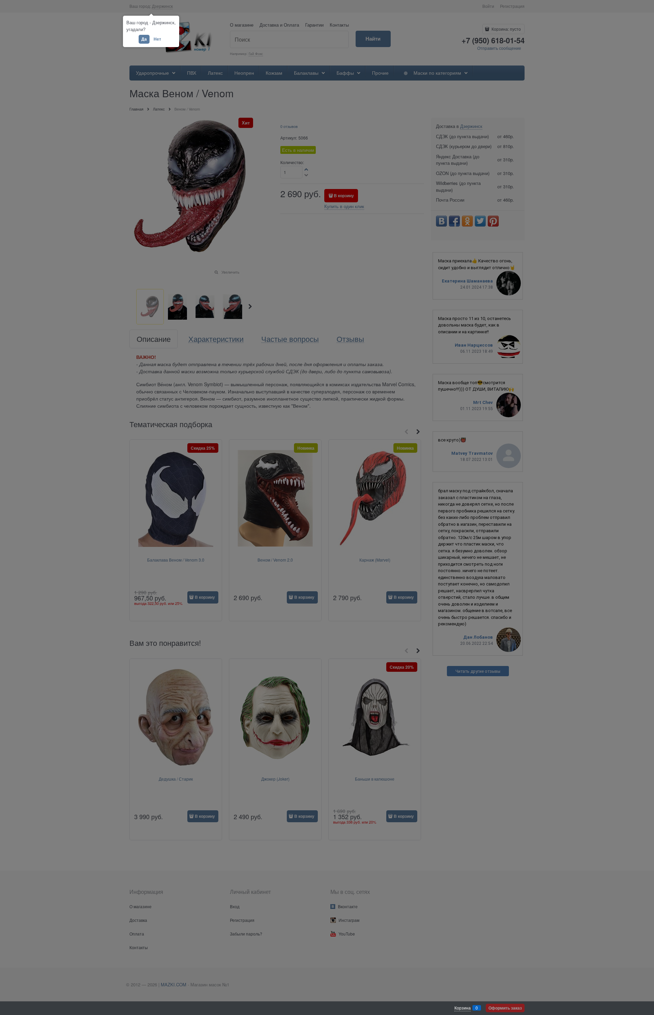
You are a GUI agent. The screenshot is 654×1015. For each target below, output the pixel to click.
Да (144, 39)
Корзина (462, 1008)
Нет (157, 39)
